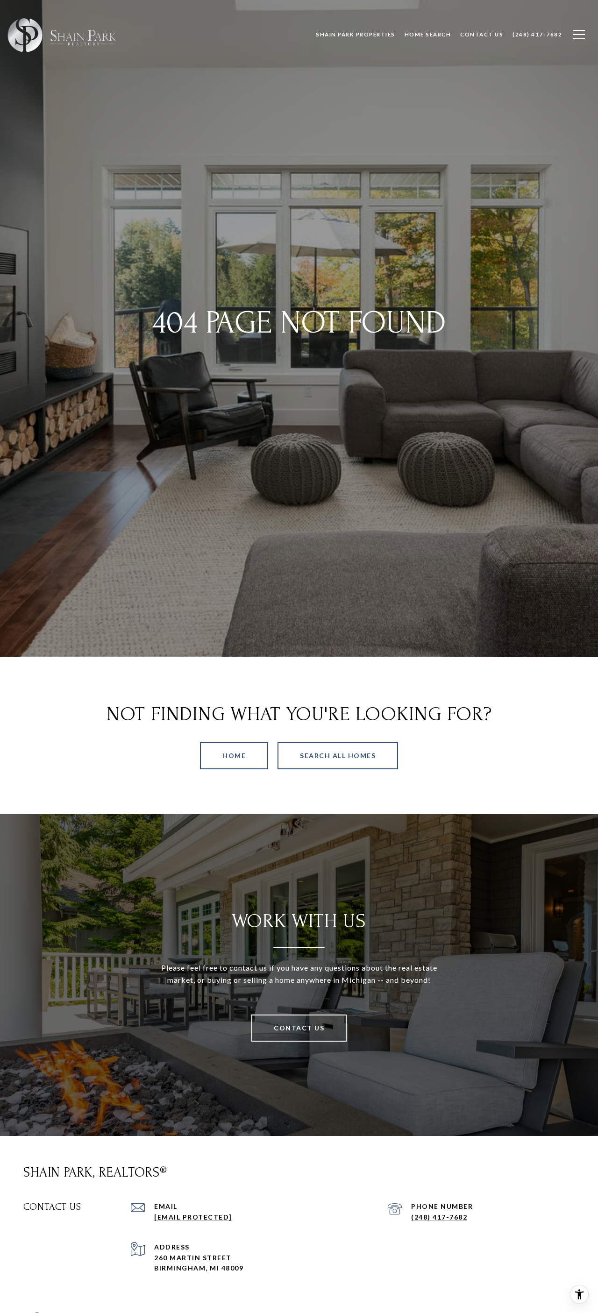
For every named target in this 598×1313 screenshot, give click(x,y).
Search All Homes (338, 755)
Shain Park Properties (355, 34)
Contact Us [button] (299, 1028)
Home (234, 755)
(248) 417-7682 (439, 1217)
